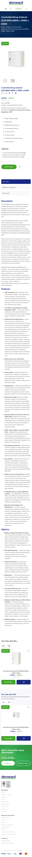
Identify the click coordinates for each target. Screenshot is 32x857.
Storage (8, 27)
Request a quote (23, 763)
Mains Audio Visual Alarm (13, 157)
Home (3, 27)
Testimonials (5, 802)
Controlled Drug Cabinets (15, 105)
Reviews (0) (5, 193)
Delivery (3, 820)
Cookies (3, 830)
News (3, 800)
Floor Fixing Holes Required (14, 153)
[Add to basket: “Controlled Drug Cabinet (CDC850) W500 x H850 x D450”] (24, 682)
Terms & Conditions (7, 825)
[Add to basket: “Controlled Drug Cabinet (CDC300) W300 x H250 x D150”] (24, 738)
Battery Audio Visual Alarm (14, 155)
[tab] (16, 181)
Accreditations (5, 804)
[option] (16, 59)
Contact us (8, 763)
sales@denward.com (7, 843)
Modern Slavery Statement (9, 834)
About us (4, 797)
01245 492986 (7, 758)
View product (8, 682)
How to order (5, 818)
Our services (5, 807)
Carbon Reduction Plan (8, 832)
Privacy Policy (5, 827)
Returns (3, 822)
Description (5, 182)
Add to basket (9, 167)
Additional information (9, 187)
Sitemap (3, 811)
